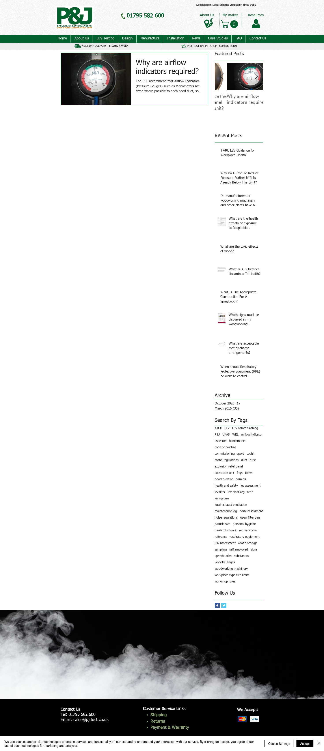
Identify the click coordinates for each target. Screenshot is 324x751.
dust (253, 460)
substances (241, 556)
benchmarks (237, 441)
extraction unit (224, 473)
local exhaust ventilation (231, 504)
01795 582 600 (82, 714)
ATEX (218, 428)
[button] (230, 24)
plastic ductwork (225, 530)
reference (221, 536)
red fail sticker (248, 530)
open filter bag (250, 517)
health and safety (226, 485)
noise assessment (251, 511)
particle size (222, 524)
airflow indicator (252, 434)
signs (254, 549)
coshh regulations (226, 460)
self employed (238, 549)
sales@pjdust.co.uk (91, 720)
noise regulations (226, 517)
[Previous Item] (222, 76)
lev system (222, 498)
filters (248, 473)
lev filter (220, 492)
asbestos (220, 441)
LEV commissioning (245, 428)
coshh (251, 453)
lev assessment (250, 485)
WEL (235, 434)
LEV (226, 428)
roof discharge (247, 543)
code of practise (225, 447)
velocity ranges (225, 562)
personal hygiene (244, 524)
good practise (224, 479)
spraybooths (223, 556)
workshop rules (225, 581)
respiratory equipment (245, 536)
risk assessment (225, 543)
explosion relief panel (229, 466)
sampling (221, 549)
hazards (241, 479)
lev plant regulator (240, 492)
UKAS (226, 434)
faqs (239, 473)
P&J (217, 434)
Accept (305, 743)
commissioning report (229, 453)
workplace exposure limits (232, 575)
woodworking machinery (231, 568)
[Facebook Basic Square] (217, 605)
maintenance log (226, 511)
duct (244, 460)
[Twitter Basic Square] (223, 605)
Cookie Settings (279, 743)
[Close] (318, 743)
